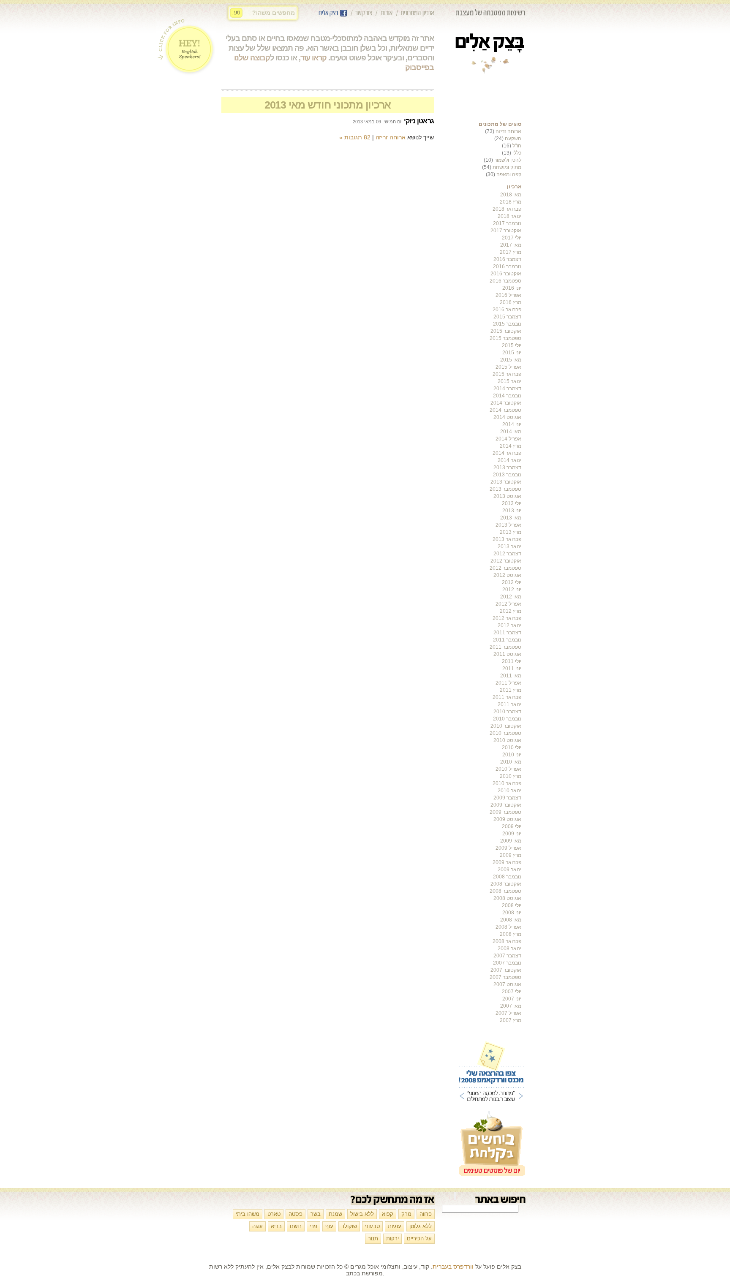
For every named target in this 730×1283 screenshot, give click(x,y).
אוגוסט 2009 (507, 819)
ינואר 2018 (509, 216)
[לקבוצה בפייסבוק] (333, 16)
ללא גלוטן (420, 1226)
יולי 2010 (511, 747)
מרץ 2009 (510, 855)
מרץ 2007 (510, 1020)
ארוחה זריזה (508, 131)
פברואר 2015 (507, 374)
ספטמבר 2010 (505, 733)
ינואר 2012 (509, 625)
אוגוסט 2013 (507, 496)
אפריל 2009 (508, 848)
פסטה (295, 1214)
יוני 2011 (511, 668)
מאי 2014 (510, 432)
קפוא (387, 1214)
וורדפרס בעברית (453, 1266)
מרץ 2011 (510, 690)
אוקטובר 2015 (505, 331)
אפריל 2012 (508, 604)
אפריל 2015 (508, 367)
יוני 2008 (511, 913)
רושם (296, 1226)
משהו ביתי (247, 1214)
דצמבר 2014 (507, 388)
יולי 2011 (511, 661)
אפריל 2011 (508, 683)
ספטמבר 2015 (505, 338)
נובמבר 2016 (507, 266)
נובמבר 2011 (507, 640)
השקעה (513, 138)
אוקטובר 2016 (505, 274)
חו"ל (516, 146)
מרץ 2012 (510, 611)
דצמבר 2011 (507, 633)
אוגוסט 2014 (507, 417)
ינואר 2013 (509, 546)
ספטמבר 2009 (505, 812)
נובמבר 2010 (507, 719)
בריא (276, 1226)
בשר (316, 1214)
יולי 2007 (511, 992)
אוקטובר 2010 (505, 726)
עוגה (257, 1226)
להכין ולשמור (507, 160)
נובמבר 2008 (507, 877)
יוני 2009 (511, 834)
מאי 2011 (510, 676)
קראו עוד (313, 58)
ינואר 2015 (509, 381)
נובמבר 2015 (507, 324)
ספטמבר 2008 (505, 891)
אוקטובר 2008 (505, 884)
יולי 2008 (511, 905)
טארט (274, 1214)
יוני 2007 (511, 999)
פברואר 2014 (507, 453)
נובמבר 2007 (507, 963)
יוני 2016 (511, 288)
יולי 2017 (511, 238)
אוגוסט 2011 (507, 654)
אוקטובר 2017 (505, 231)
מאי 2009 (510, 841)
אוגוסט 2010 (507, 740)
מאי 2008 (510, 920)
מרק (406, 1214)
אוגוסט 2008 (507, 898)
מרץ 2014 (510, 446)
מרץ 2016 (510, 302)
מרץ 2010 (510, 776)
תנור (373, 1238)
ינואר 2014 (509, 460)
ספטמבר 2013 (505, 489)
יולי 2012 (511, 582)
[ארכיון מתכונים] (417, 16)
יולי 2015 (511, 345)
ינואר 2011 (509, 704)
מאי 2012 (510, 597)
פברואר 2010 (507, 783)
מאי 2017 (510, 245)
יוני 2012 (511, 590)
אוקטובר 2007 (505, 970)
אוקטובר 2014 (505, 403)
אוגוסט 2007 (507, 984)
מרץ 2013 (510, 532)
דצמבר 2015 (507, 317)
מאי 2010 (510, 762)
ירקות (392, 1238)
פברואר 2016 (507, 310)
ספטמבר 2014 (505, 410)
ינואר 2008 (509, 948)
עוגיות (394, 1226)
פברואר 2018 (507, 209)
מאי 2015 (510, 360)
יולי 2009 (511, 826)
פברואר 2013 (507, 539)
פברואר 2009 (507, 862)
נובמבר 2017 (507, 223)
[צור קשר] (363, 16)
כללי (516, 153)
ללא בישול (362, 1214)
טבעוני (372, 1226)
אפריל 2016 (508, 295)
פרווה (425, 1214)
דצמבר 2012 (507, 554)
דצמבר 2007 (507, 956)
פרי (313, 1226)
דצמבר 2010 (507, 712)
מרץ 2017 (510, 252)
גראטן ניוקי (419, 121)
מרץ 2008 (510, 934)
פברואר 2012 (507, 618)
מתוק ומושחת (507, 167)
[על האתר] (386, 16)
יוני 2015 (511, 353)
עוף (329, 1226)
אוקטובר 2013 (505, 482)
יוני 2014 (511, 424)
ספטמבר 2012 (505, 568)
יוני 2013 (511, 511)
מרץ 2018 (510, 202)
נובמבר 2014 (507, 396)
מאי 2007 (510, 1006)
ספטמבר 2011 (505, 647)
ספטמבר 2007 (505, 977)
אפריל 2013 (508, 525)
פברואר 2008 (507, 941)
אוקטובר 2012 (505, 561)
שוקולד (349, 1226)
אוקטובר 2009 (505, 805)
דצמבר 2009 (507, 798)
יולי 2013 (511, 503)
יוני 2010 (511, 755)
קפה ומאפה (508, 174)
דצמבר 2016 (507, 259)
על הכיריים (419, 1238)
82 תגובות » (354, 137)
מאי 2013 (510, 518)
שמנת (335, 1214)
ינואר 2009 (509, 870)
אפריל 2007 (508, 1013)
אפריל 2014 (508, 439)
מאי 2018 (510, 195)
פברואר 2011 (507, 697)
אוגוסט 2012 (507, 575)
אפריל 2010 (508, 769)
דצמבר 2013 (507, 467)
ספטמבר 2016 (505, 281)
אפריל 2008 (508, 927)
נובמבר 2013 (507, 475)
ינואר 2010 (509, 791)
